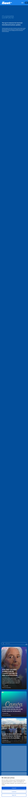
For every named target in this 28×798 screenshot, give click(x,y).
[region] (14, 787)
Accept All (14, 788)
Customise (14, 791)
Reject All (14, 795)
